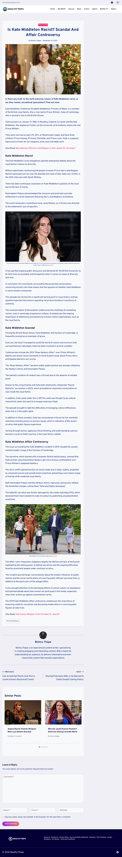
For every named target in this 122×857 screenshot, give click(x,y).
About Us (47, 837)
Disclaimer (47, 839)
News (79, 9)
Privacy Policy (64, 837)
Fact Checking (101, 837)
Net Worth (61, 9)
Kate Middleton (12, 621)
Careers (109, 837)
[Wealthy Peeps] (13, 9)
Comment (8, 777)
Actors (86, 9)
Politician (43, 25)
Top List (71, 9)
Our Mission (55, 839)
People (55, 556)
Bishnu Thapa (36, 41)
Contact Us (54, 837)
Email (35, 810)
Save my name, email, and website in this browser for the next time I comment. (38, 817)
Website (63, 810)
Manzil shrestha (16, 736)
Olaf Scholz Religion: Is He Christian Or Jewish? (38, 614)
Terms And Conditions (68, 839)
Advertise (92, 837)
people (51, 265)
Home (52, 9)
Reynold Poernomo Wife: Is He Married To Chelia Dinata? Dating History (65, 676)
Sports (94, 9)
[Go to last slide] (8, 722)
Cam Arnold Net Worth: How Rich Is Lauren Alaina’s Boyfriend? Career (18, 676)
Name (6, 810)
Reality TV (104, 9)
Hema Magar (55, 736)
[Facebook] (112, 2)
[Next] (78, 722)
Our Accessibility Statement (79, 837)
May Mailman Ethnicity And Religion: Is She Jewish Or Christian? (45, 148)
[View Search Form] (118, 2)
